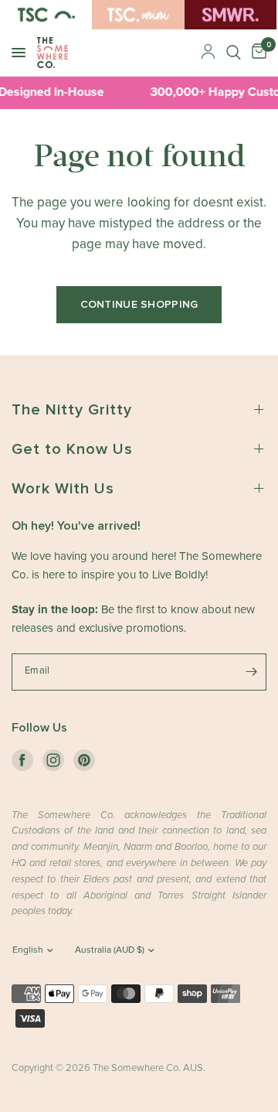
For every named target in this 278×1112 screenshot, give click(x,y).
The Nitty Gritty (72, 410)
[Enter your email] (251, 672)
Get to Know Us (72, 449)
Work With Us (63, 488)
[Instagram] (53, 760)
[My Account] (208, 52)
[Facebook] (22, 760)
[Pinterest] (84, 760)
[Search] (233, 52)
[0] (256, 52)
